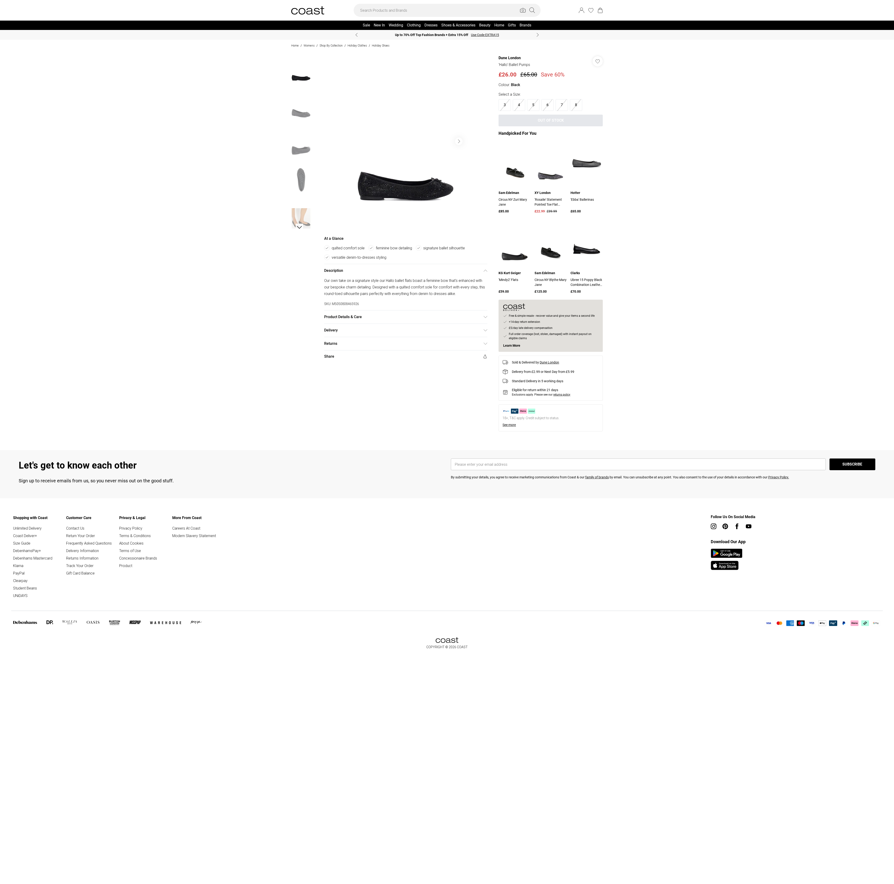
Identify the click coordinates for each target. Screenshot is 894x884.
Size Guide (21, 543)
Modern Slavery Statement (194, 535)
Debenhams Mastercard (32, 558)
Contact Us (75, 528)
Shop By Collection (331, 45)
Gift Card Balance (80, 573)
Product (125, 565)
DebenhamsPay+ (27, 550)
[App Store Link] (726, 559)
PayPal (19, 573)
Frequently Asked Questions (89, 543)
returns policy (561, 394)
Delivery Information (82, 550)
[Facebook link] (737, 526)
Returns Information (82, 558)
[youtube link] (748, 526)
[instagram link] (713, 526)
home (295, 45)
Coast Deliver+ (25, 535)
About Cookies (131, 543)
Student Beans (25, 588)
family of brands (597, 477)
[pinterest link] (725, 526)
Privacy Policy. (778, 477)
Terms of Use (130, 550)
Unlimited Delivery (27, 528)
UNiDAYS (20, 595)
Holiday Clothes (357, 45)
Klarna (18, 565)
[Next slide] (538, 35)
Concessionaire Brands (138, 558)
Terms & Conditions (135, 535)
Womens (309, 45)
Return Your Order (80, 535)
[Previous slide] (356, 35)
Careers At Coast (186, 528)
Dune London (510, 58)
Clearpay (20, 580)
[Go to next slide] (459, 141)
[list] (405, 141)
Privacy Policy (130, 528)
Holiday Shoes (380, 45)
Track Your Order (79, 565)
